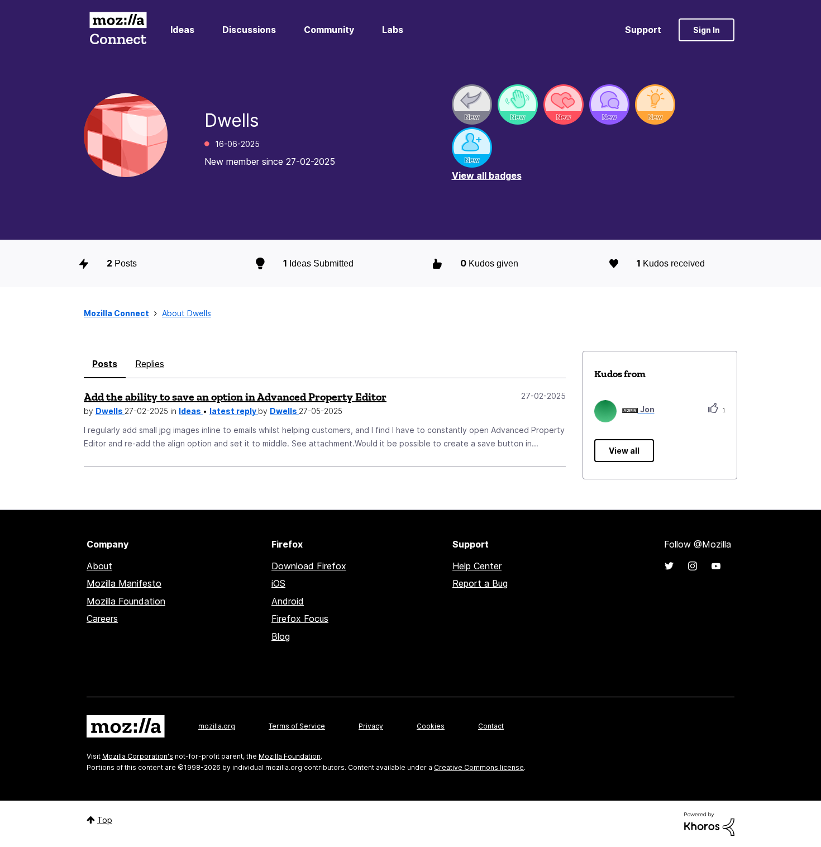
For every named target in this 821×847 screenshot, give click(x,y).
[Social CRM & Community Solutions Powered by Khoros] (709, 823)
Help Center (477, 566)
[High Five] (563, 104)
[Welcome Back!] (518, 104)
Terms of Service (297, 726)
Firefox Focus (299, 618)
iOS (278, 583)
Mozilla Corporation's (137, 756)
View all (624, 450)
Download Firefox (308, 566)
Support (643, 29)
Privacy (371, 726)
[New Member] (472, 147)
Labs (392, 29)
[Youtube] (716, 566)
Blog (280, 636)
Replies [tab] (149, 363)
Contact (491, 726)
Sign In (706, 30)
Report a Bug (480, 583)
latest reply (233, 411)
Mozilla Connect (118, 30)
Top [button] (104, 820)
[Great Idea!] (655, 104)
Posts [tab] (104, 363)
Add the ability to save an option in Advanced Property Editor (235, 396)
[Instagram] (693, 566)
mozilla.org (216, 726)
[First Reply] (472, 104)
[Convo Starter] (609, 104)
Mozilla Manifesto (124, 583)
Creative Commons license (479, 767)
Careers (102, 618)
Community (329, 29)
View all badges (487, 175)
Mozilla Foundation (126, 601)
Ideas (182, 29)
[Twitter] (669, 566)
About (99, 566)
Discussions (249, 29)
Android (287, 601)
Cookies (431, 726)
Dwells (110, 411)
